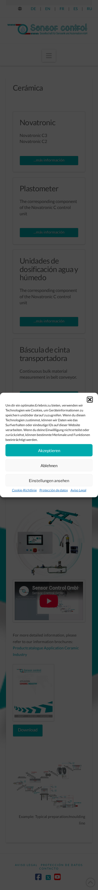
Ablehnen (49, 465)
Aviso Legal (78, 490)
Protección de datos (53, 490)
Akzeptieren (49, 450)
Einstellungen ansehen (49, 480)
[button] (90, 399)
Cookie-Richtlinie (24, 490)
